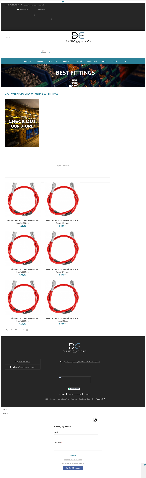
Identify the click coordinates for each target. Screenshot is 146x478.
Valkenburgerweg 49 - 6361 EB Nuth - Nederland (82, 362)
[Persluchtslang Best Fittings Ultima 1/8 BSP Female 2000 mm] (23, 248)
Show (93, 422)
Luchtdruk (78, 61)
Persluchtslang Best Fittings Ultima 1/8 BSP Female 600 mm (62, 319)
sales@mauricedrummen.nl (34, 5)
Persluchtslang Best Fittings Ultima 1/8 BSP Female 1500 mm (62, 221)
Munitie (114, 61)
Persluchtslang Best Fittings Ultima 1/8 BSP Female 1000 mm (23, 221)
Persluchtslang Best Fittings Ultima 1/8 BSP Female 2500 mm (62, 270)
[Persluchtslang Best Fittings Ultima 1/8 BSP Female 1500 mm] (62, 199)
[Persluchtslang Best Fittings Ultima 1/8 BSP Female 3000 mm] (23, 297)
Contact (88, 394)
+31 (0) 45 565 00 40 (12, 5)
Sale (124, 61)
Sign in (73, 455)
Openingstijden (75, 394)
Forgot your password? (73, 460)
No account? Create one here (73, 463)
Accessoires (53, 61)
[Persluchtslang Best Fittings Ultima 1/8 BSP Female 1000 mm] (23, 199)
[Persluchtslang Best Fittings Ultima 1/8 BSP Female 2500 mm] (62, 248)
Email (56, 432)
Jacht (104, 61)
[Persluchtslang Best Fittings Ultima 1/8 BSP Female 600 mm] (62, 297)
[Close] (95, 420)
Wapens (27, 61)
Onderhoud (92, 61)
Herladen (39, 61)
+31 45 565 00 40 (24, 362)
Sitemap (62, 394)
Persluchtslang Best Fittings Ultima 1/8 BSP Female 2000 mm (23, 270)
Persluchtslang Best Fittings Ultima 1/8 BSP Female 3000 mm (23, 319)
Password (57, 443)
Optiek (66, 61)
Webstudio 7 (100, 399)
